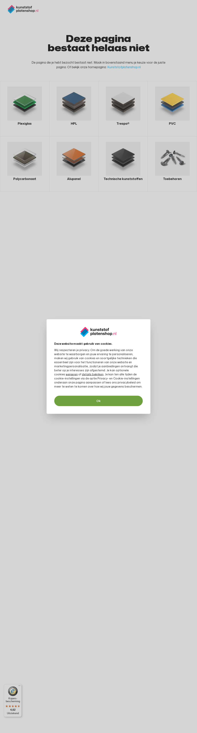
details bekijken (93, 374)
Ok (98, 401)
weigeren (72, 374)
